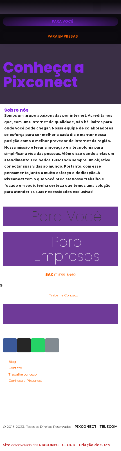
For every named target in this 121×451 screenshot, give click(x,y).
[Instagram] (24, 345)
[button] (97, 7)
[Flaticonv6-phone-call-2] (52, 345)
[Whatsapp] (38, 345)
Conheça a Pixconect (43, 74)
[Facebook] (10, 345)
